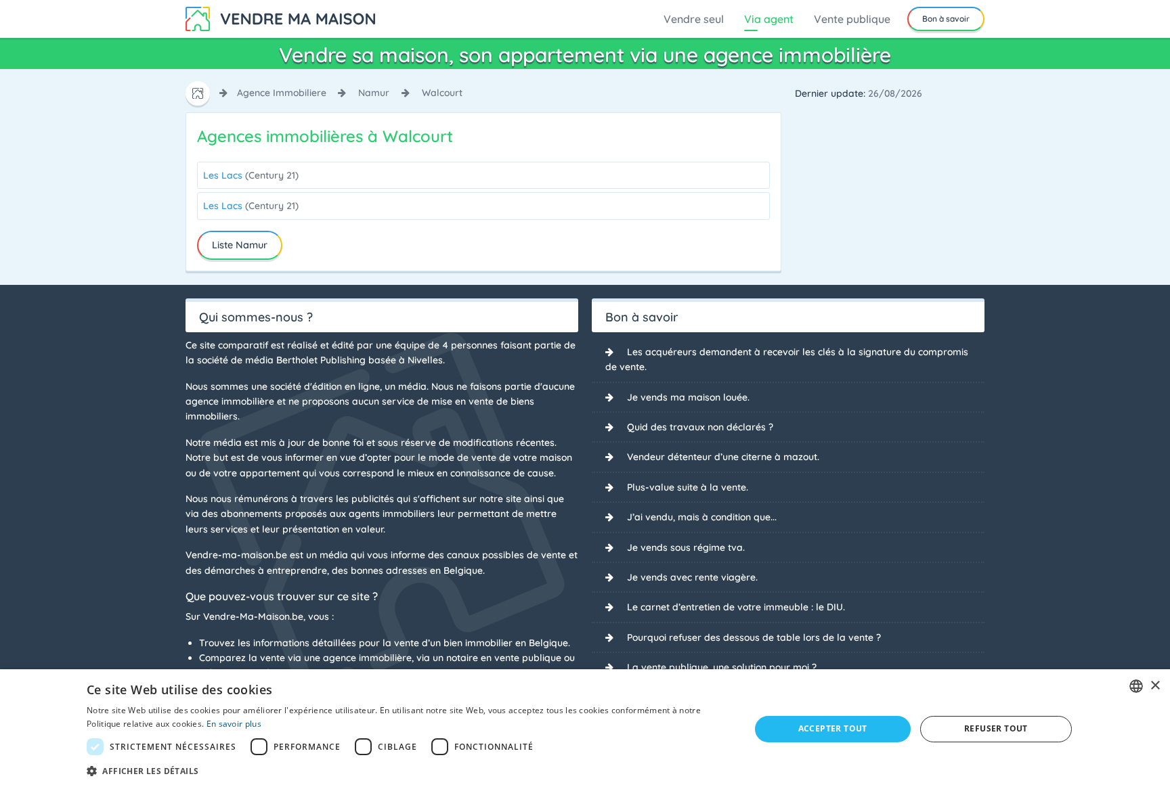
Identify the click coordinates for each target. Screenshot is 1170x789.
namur (373, 93)
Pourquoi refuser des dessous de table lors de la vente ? (754, 637)
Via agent (769, 19)
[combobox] (1136, 686)
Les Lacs (251, 175)
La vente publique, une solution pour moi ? (722, 667)
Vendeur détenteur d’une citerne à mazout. (723, 457)
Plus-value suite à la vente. (687, 487)
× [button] (1155, 686)
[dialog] (585, 729)
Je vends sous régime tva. (686, 547)
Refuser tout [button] (996, 728)
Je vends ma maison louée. (688, 397)
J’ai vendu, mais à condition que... (702, 517)
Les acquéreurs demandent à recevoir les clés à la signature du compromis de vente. (786, 359)
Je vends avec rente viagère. (692, 577)
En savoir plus (234, 723)
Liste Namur (239, 245)
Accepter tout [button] (832, 728)
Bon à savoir (946, 19)
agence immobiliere (281, 93)
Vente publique (852, 19)
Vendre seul (694, 19)
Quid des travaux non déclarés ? (700, 427)
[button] (408, 771)
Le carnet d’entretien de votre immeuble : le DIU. (736, 607)
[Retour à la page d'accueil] (280, 17)
